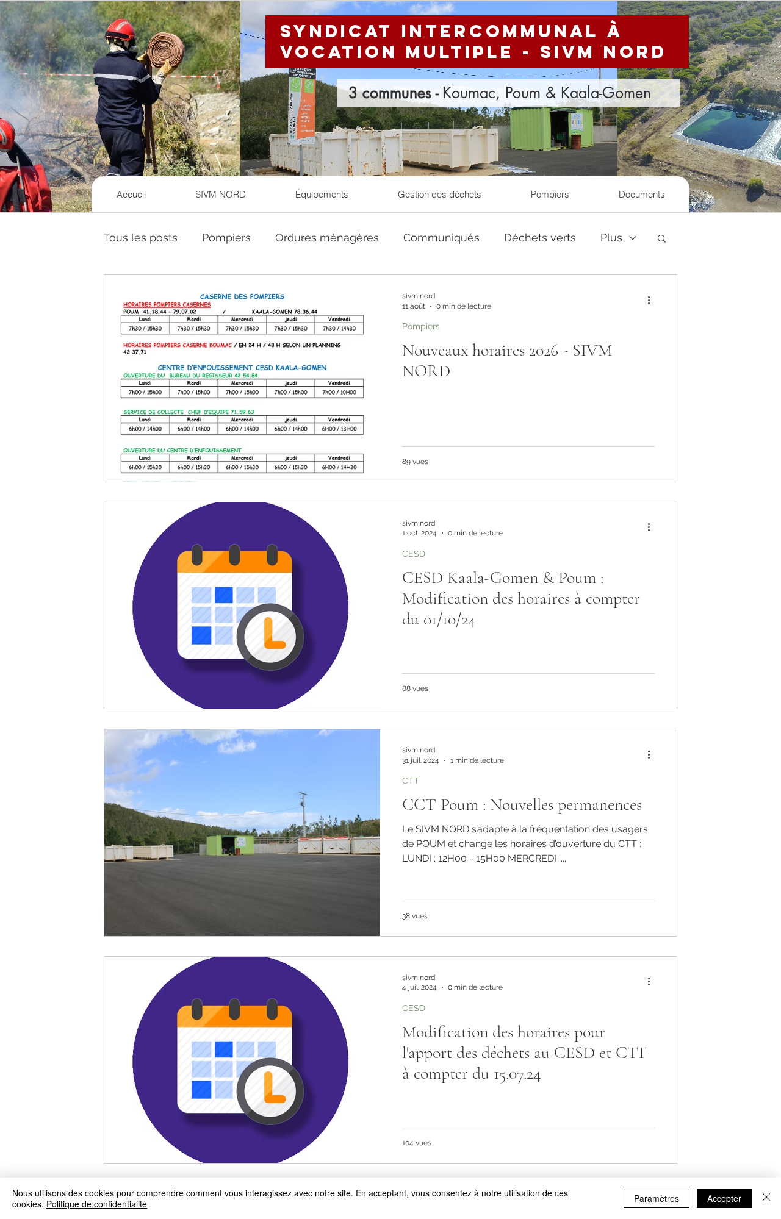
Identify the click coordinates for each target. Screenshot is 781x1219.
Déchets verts (540, 237)
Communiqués (441, 237)
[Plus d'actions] (653, 300)
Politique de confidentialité (96, 1204)
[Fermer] (766, 1198)
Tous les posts (141, 237)
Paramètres (656, 1198)
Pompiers (226, 237)
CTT (410, 780)
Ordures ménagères (327, 237)
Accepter (724, 1198)
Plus (611, 237)
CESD (413, 554)
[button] (662, 239)
